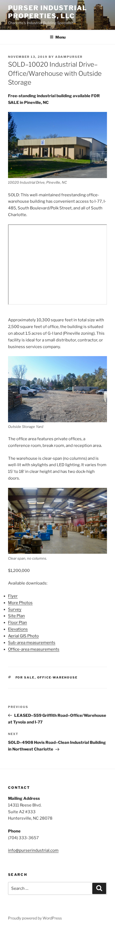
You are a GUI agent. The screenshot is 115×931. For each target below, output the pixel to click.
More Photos (20, 602)
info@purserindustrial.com (33, 850)
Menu (60, 37)
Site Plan (16, 615)
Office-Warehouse (57, 677)
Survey (14, 609)
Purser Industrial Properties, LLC (47, 12)
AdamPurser (69, 57)
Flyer (13, 596)
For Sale (25, 677)
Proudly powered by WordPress (35, 918)
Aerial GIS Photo (23, 636)
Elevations (18, 629)
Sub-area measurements (31, 642)
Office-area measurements (33, 649)
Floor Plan (17, 622)
